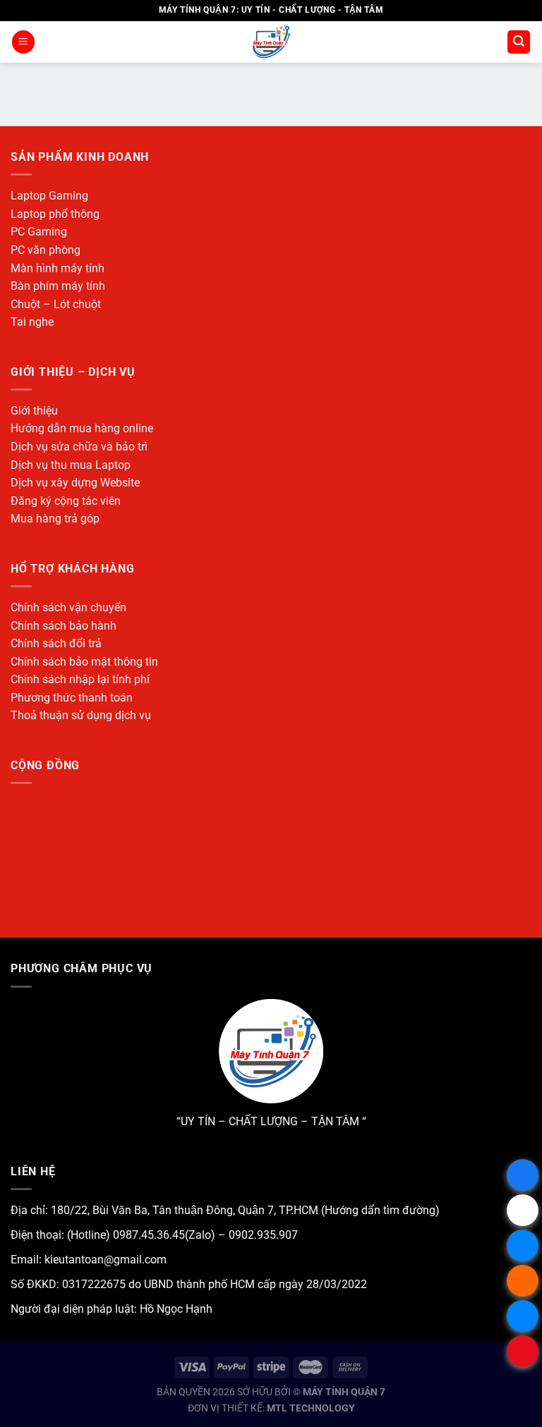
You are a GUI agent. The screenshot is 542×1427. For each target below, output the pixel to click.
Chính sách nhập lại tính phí (80, 679)
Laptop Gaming (49, 195)
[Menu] (23, 42)
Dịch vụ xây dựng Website (75, 482)
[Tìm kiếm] (518, 42)
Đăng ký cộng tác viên (66, 501)
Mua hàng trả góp (55, 518)
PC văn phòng (45, 250)
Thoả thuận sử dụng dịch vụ (81, 715)
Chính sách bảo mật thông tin (84, 661)
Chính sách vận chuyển (68, 607)
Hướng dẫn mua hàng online (82, 428)
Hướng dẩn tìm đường (380, 1210)
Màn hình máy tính (57, 268)
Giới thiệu (34, 410)
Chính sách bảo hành (63, 625)
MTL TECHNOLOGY (311, 1408)
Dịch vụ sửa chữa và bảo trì (79, 446)
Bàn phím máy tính (58, 286)
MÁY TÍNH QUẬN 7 (344, 1392)
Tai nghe (32, 322)
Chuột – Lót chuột (56, 304)
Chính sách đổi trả (56, 643)
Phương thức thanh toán (72, 697)
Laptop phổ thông (55, 214)
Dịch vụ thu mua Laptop (71, 465)
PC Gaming (39, 231)
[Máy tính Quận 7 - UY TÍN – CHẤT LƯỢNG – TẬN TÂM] (271, 42)
